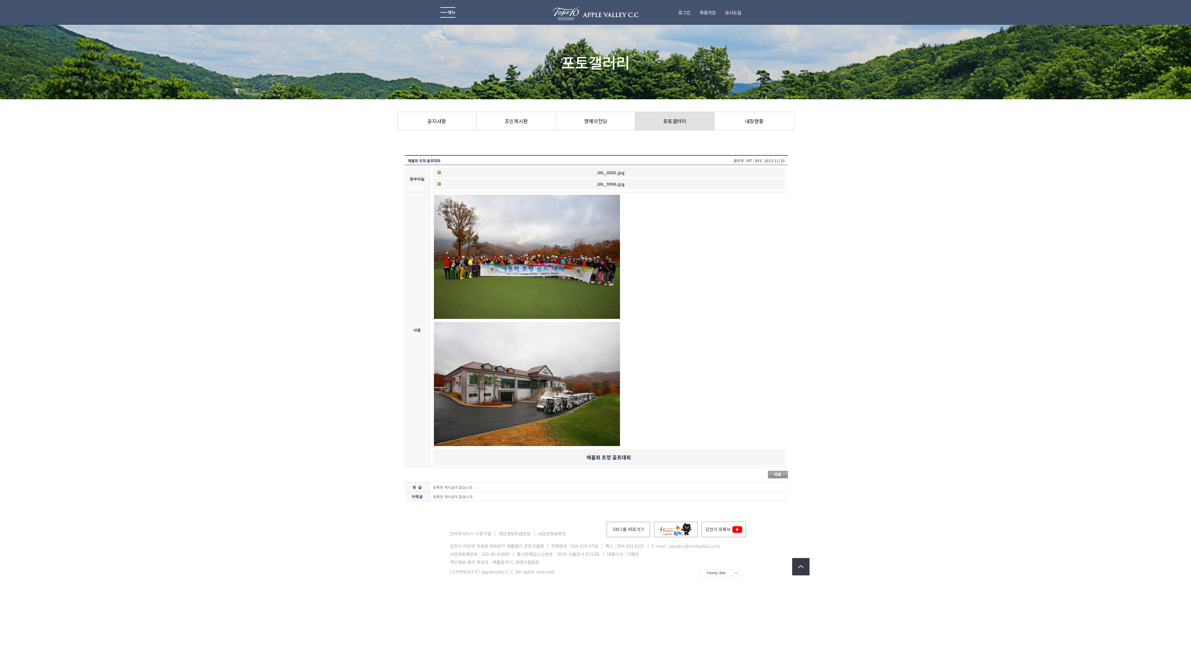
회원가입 (708, 12)
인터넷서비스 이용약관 (470, 533)
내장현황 (754, 121)
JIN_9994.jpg (610, 184)
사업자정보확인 (552, 533)
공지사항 (436, 121)
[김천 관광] (676, 529)
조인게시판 (516, 121)
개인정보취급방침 (514, 533)
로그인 (684, 12)
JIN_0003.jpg (610, 172)
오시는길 (733, 12)
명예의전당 (595, 121)
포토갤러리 (674, 121)
